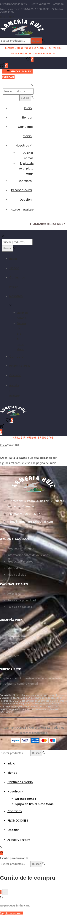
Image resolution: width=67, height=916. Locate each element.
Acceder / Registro (22, 209)
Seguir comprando (11, 913)
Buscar (36, 40)
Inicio (3, 445)
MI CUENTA (7, 17)
